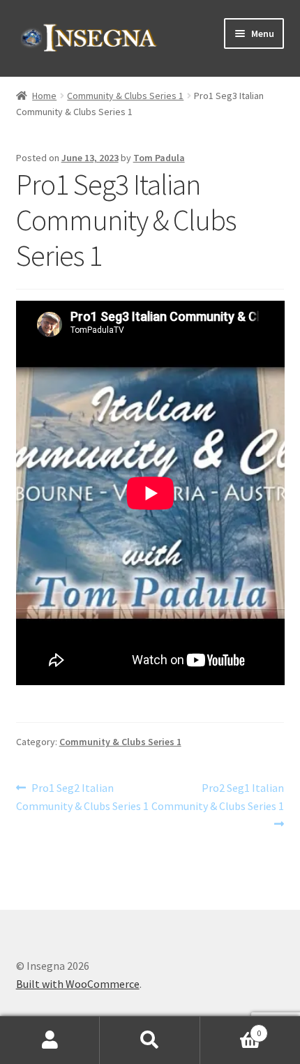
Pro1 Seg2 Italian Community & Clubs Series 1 (82, 796)
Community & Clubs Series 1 (125, 95)
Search (150, 1040)
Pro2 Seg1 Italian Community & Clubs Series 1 (217, 796)
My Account (50, 1040)
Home (44, 95)
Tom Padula (159, 157)
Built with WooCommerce (78, 984)
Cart (231, 1028)
